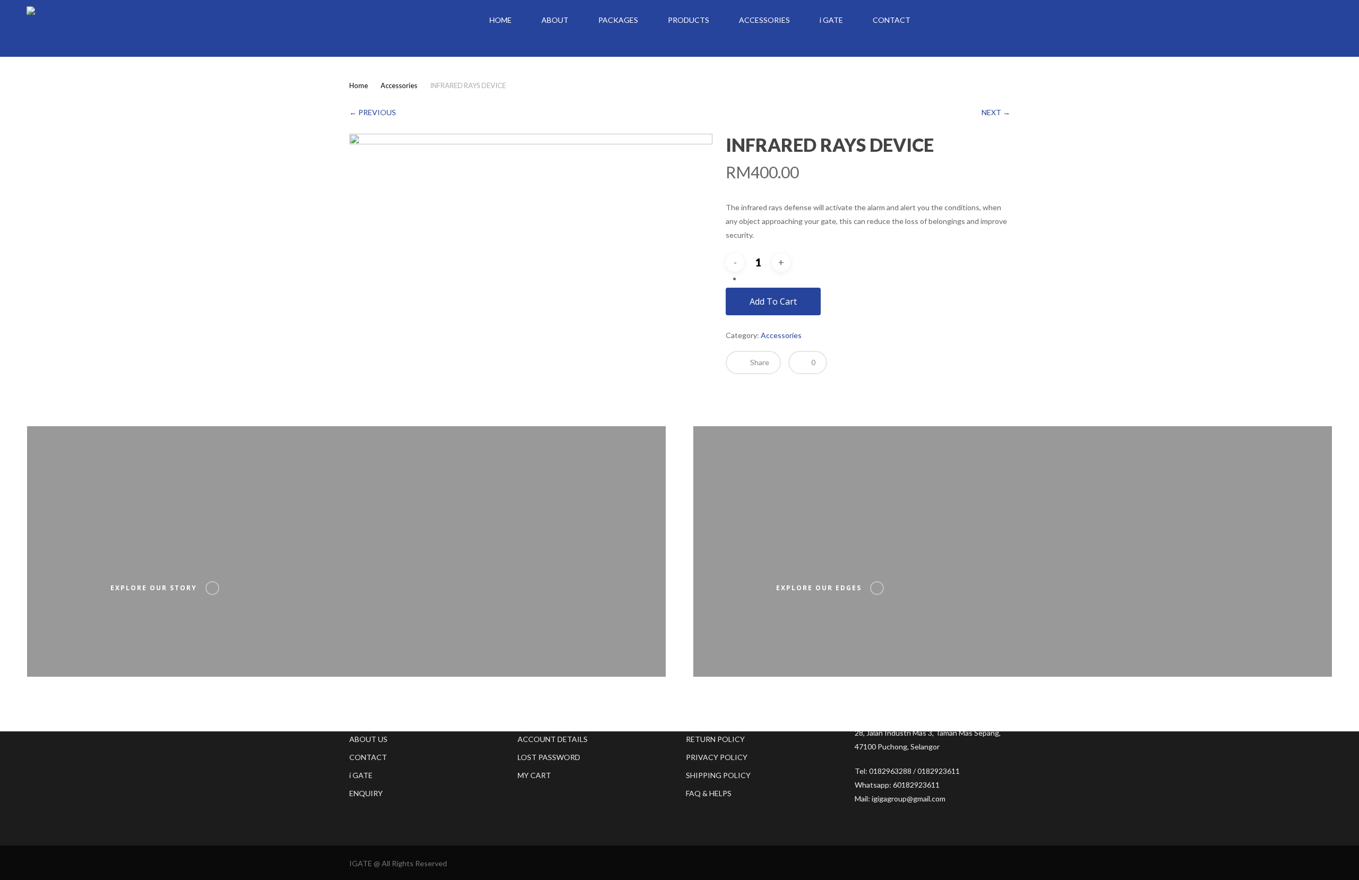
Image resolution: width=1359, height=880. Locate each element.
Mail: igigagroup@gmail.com (900, 798)
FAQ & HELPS (709, 793)
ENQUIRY (366, 793)
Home (358, 85)
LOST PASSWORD (549, 757)
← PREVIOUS (372, 112)
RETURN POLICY (715, 739)
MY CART (534, 775)
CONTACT (368, 757)
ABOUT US (368, 739)
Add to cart (773, 301)
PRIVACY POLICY (716, 757)
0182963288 (890, 770)
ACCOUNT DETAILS (553, 739)
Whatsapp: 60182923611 (897, 784)
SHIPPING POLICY (718, 775)
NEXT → (996, 112)
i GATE (361, 775)
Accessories (399, 85)
